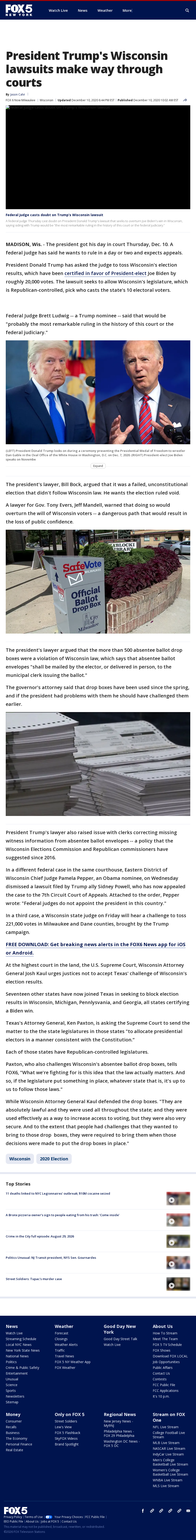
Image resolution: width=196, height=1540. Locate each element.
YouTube (170, 1511)
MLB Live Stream (166, 1442)
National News (17, 1356)
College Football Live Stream (169, 1434)
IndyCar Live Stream (168, 1454)
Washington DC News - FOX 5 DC (122, 1443)
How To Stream (165, 1333)
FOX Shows (161, 1350)
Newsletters (15, 1396)
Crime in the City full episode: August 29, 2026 (40, 1236)
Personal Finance (19, 1444)
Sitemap (12, 1402)
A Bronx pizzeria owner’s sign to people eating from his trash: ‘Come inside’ (63, 1215)
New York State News (23, 1350)
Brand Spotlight (67, 1444)
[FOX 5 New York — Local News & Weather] (21, 10)
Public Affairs (163, 1367)
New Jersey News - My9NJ (118, 1423)
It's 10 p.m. (161, 1396)
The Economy (16, 1438)
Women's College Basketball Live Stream (170, 1472)
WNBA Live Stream (167, 1480)
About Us (163, 1326)
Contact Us (161, 1373)
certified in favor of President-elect (106, 273)
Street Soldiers (66, 1421)
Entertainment (17, 1373)
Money (13, 1414)
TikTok (161, 1511)
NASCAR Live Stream (169, 1448)
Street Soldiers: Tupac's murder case (34, 1279)
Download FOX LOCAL (170, 1356)
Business (13, 1432)
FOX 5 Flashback (67, 1432)
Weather (64, 1326)
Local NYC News (19, 1344)
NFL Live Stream (166, 1427)
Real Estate (14, 1450)
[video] (178, 1198)
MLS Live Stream (166, 1486)
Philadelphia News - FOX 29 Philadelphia (119, 1433)
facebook (143, 1511)
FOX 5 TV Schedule (167, 1344)
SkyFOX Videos (66, 1438)
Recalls (11, 1427)
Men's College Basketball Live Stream (170, 1462)
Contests (160, 1379)
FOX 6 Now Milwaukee (20, 100)
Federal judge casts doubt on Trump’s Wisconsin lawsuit (54, 215)
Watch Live (14, 1333)
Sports (11, 1390)
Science (11, 1385)
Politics (11, 1362)
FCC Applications (166, 1390)
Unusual (12, 1379)
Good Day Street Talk (120, 1339)
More (127, 10)
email (188, 1511)
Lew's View (63, 1427)
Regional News (120, 1414)
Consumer (14, 1421)
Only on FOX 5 (69, 1414)
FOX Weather (65, 1367)
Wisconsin (46, 100)
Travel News (64, 1356)
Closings (61, 1339)
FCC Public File (164, 1385)
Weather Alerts (66, 1344)
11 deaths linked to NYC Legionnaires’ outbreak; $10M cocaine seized (58, 1193)
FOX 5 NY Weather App (73, 1362)
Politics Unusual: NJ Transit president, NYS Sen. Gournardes (51, 1257)
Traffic (60, 1350)
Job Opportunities (166, 1362)
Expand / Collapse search (187, 10)
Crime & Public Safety (22, 1367)
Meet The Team (165, 1339)
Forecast (61, 1333)
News (12, 1326)
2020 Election (54, 1159)
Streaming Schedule (21, 1339)
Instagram (152, 1511)
